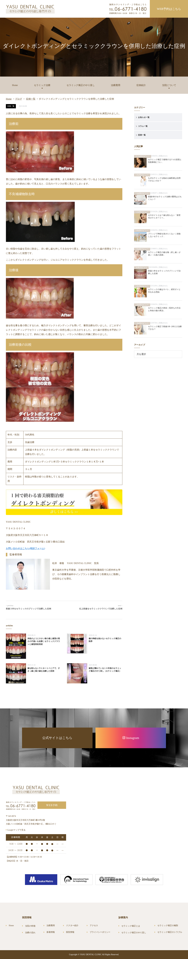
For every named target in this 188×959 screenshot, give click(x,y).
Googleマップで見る (16, 830)
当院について (169, 85)
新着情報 (51, 932)
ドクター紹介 (72, 925)
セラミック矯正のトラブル (169, 932)
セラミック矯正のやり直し (81, 85)
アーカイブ (139, 345)
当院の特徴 (30, 926)
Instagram (132, 738)
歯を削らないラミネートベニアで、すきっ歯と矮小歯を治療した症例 (43, 669)
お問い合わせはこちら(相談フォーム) (25, 548)
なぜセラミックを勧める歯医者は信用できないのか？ (164, 179)
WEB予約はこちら (169, 8)
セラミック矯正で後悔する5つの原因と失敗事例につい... (165, 160)
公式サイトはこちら (57, 738)
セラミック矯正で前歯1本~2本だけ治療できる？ (165, 327)
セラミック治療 (42, 85)
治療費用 (115, 85)
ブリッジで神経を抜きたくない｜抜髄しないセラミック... (164, 235)
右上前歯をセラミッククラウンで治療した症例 (100, 609)
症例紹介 (141, 85)
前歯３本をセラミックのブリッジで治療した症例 (28, 609)
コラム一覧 (143, 126)
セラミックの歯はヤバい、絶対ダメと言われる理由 (164, 290)
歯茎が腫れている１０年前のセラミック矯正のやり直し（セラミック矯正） (105, 669)
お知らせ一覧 (144, 117)
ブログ (18, 99)
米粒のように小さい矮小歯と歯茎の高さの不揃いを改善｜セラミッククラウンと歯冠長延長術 (43, 641)
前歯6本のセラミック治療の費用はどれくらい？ (165, 198)
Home (15, 85)
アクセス (94, 925)
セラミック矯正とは (130, 926)
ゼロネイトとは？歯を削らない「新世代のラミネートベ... (164, 216)
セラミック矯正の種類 (167, 925)
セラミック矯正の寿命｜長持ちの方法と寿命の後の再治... (164, 309)
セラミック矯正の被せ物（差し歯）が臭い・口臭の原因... (164, 253)
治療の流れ (30, 932)
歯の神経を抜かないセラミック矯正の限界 (105, 639)
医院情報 (70, 932)
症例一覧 (30, 99)
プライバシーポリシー (100, 932)
